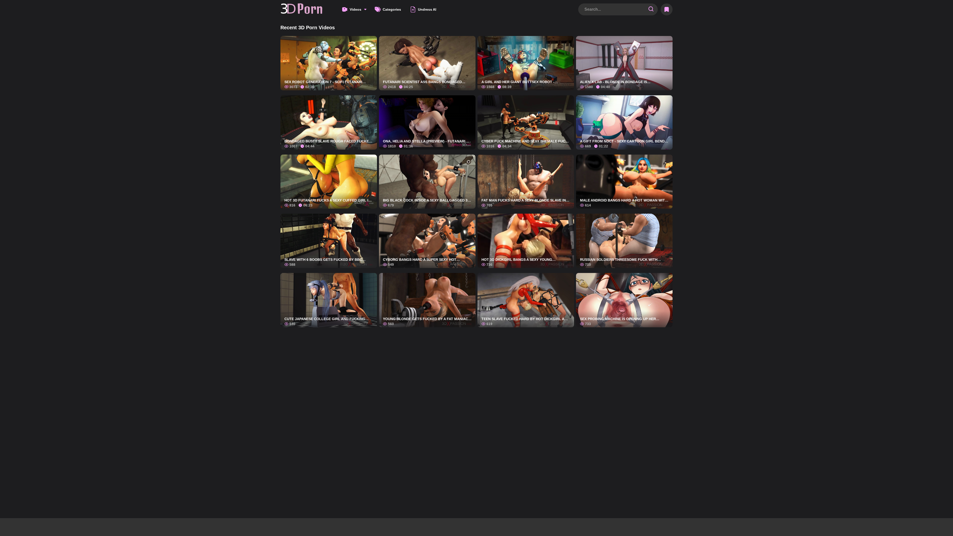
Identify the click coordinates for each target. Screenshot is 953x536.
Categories (392, 9)
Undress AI (427, 9)
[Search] (651, 9)
